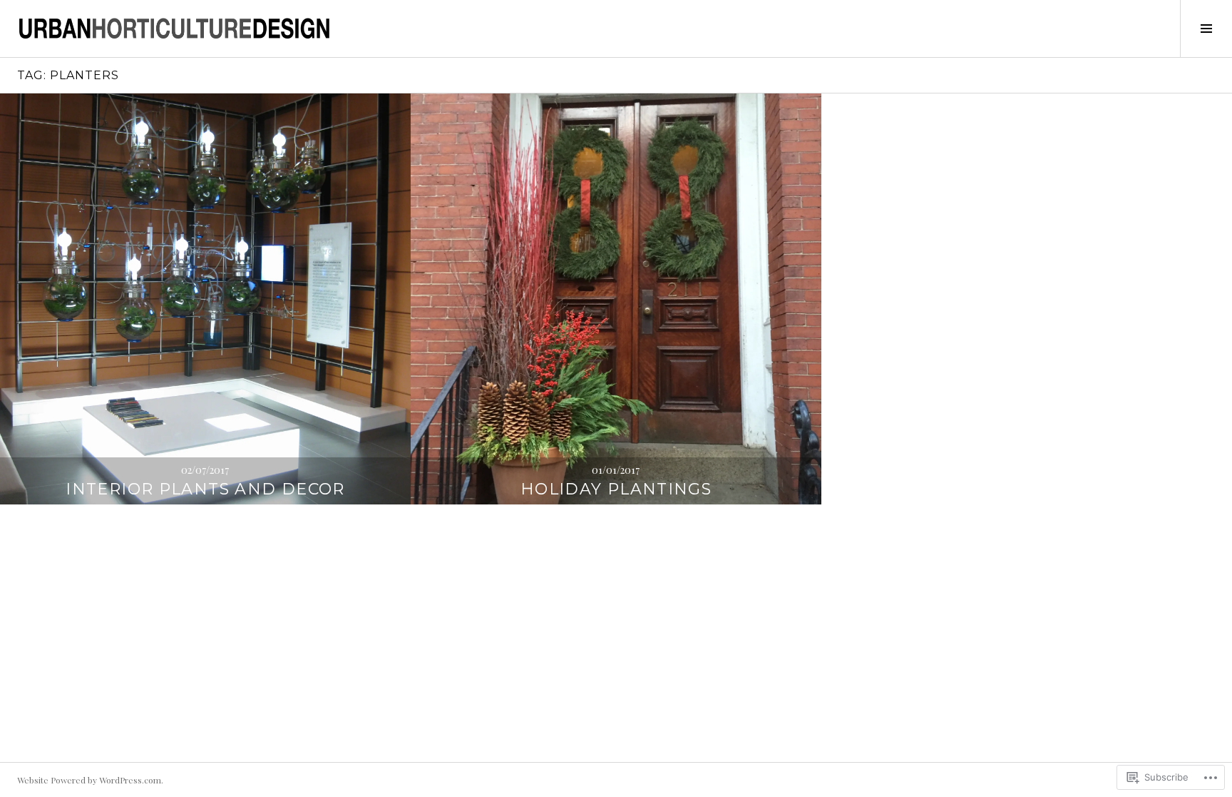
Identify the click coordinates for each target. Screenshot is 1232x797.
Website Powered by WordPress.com (89, 780)
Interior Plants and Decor (205, 489)
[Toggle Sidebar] (1206, 28)
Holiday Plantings (616, 489)
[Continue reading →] (205, 298)
